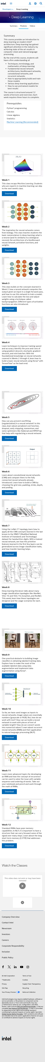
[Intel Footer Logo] (7, 1038)
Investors (6, 934)
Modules (23, 26)
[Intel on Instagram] (28, 967)
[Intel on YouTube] (22, 967)
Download (9, 193)
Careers (5, 940)
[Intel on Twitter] (9, 967)
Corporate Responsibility (13, 946)
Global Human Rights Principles (12, 1014)
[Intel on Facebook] (3, 967)
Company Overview (11, 917)
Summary (13, 26)
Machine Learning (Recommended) (22, 122)
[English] (35, 3)
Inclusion (6, 952)
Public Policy (7, 957)
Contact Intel (7, 922)
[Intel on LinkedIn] (15, 967)
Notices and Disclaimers (20, 1008)
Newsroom (7, 928)
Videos (32, 26)
